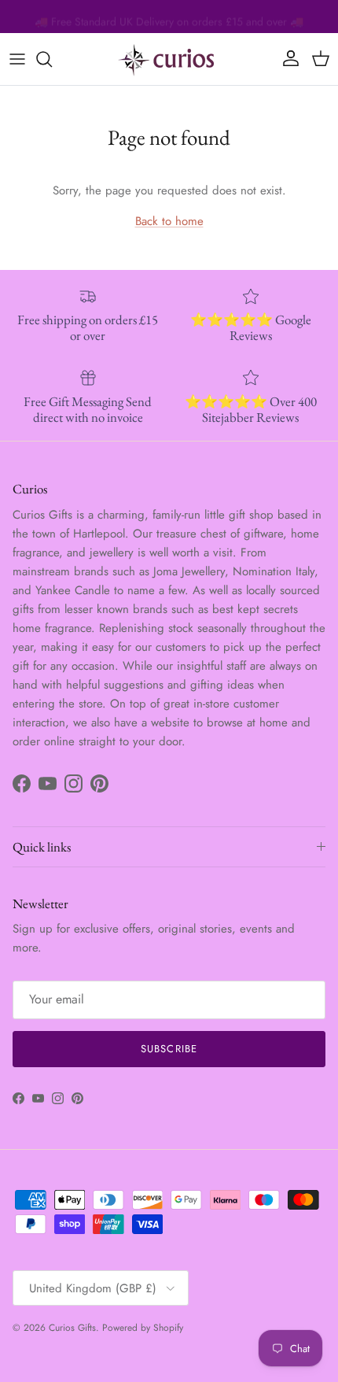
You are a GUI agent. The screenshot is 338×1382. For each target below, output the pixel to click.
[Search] (52, 59)
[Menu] (17, 59)
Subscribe (169, 1048)
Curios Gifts (72, 1328)
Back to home (169, 221)
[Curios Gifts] (169, 59)
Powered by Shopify (142, 1328)
